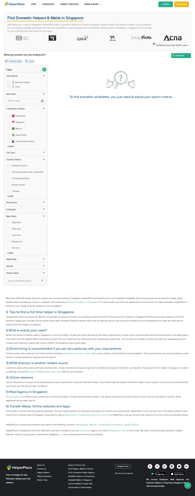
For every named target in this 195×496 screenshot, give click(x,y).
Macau (93, 424)
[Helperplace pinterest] (172, 466)
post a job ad (101, 414)
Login (165, 4)
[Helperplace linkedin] (186, 466)
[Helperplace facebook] (150, 466)
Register (181, 4)
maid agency (15, 396)
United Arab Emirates (110, 424)
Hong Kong (82, 424)
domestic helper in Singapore (83, 302)
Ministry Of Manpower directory (43, 371)
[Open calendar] (42, 101)
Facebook (85, 430)
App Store (71, 414)
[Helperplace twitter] (157, 466)
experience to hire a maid (76, 353)
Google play (84, 414)
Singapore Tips (117, 430)
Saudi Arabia (131, 424)
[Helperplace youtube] (179, 466)
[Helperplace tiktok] (164, 466)
